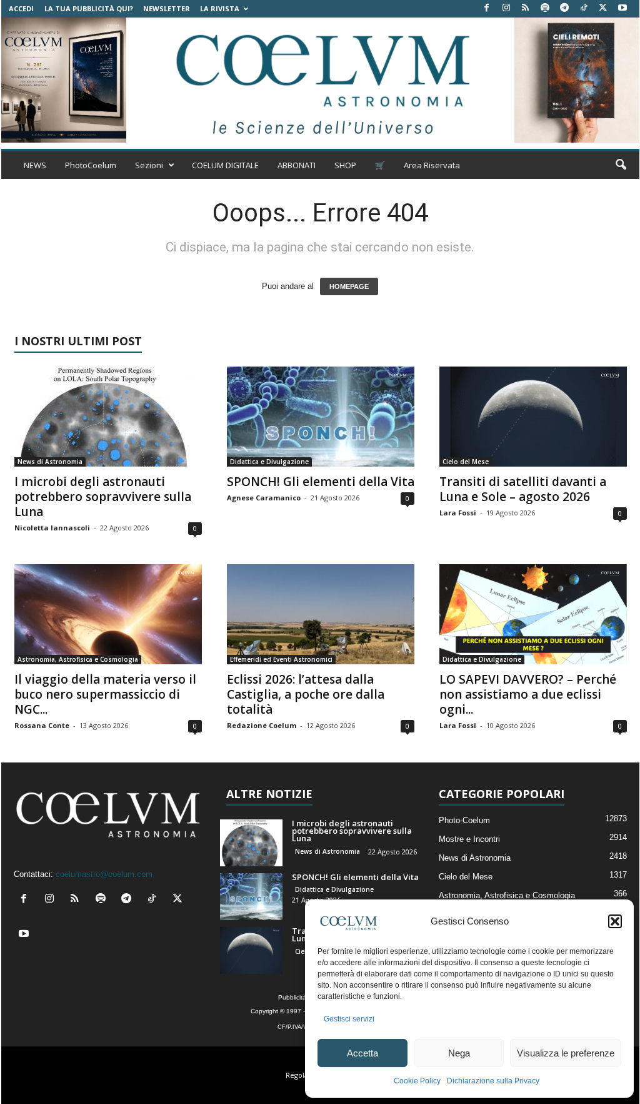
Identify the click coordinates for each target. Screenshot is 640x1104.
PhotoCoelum (90, 165)
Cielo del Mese (465, 461)
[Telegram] (564, 8)
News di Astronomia (50, 461)
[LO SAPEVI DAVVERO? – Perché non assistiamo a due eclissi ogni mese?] (533, 614)
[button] (615, 921)
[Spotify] (545, 8)
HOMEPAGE (349, 286)
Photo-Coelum (464, 820)
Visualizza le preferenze (565, 1053)
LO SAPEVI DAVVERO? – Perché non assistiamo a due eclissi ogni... (527, 694)
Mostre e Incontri (469, 839)
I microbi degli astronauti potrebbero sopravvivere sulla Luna (102, 497)
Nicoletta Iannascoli (52, 527)
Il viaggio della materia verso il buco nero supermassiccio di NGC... (105, 694)
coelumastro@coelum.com (104, 874)
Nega (459, 1053)
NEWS (35, 165)
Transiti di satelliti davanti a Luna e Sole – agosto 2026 (522, 489)
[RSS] (525, 8)
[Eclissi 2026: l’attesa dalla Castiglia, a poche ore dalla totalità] (320, 614)
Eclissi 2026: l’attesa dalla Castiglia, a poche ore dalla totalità (305, 694)
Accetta (362, 1053)
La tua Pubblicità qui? (88, 8)
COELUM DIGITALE (225, 165)
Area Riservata (432, 165)
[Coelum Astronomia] (320, 80)
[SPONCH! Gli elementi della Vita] (320, 417)
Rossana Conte (41, 725)
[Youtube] (622, 8)
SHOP (345, 165)
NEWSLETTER (166, 8)
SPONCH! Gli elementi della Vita (320, 482)
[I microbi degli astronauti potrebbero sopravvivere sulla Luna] (108, 417)
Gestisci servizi (349, 1019)
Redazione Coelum (261, 725)
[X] (603, 8)
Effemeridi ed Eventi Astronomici (281, 659)
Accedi (21, 8)
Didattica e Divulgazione (269, 461)
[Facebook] (486, 8)
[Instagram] (506, 8)
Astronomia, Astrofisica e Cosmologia (78, 659)
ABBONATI (297, 165)
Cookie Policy (417, 1080)
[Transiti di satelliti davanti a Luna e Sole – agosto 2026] (533, 417)
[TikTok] (583, 8)
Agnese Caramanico (264, 497)
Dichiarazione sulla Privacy (493, 1080)
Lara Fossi (457, 512)
